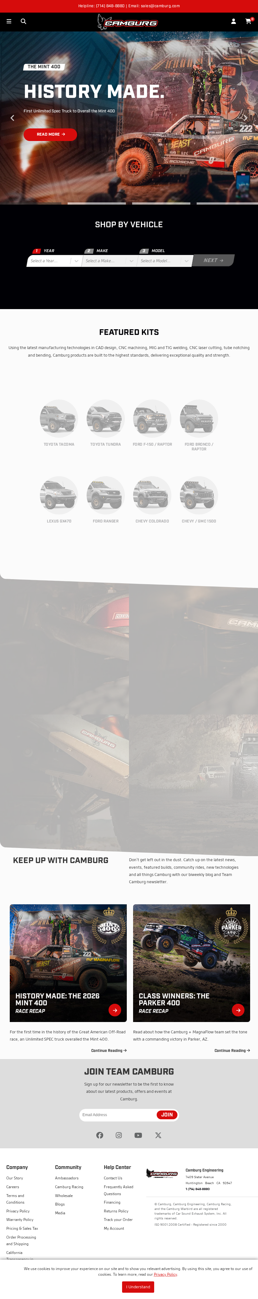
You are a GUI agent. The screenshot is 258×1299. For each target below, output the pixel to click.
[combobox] (31, 260)
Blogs (60, 1204)
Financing (112, 1202)
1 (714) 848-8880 (198, 1189)
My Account (114, 1228)
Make (97, 251)
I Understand (138, 1287)
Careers (12, 1186)
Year (45, 251)
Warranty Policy (19, 1219)
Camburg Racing (69, 1186)
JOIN (167, 1115)
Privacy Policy (165, 1274)
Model (154, 251)
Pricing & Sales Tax (22, 1228)
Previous (12, 118)
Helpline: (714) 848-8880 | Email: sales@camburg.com (129, 6)
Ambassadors (67, 1178)
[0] (248, 22)
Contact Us (113, 1178)
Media (60, 1213)
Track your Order (118, 1219)
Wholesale (64, 1195)
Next (245, 118)
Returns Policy (116, 1211)
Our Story (14, 1178)
